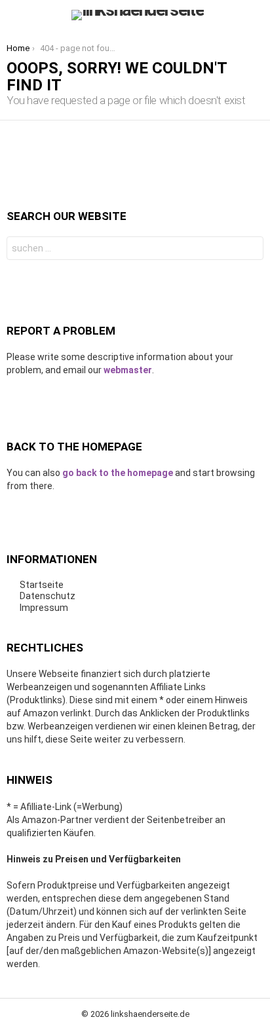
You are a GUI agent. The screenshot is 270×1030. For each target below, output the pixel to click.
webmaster (128, 370)
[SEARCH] (255, 15)
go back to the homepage (117, 473)
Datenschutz (47, 596)
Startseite (42, 584)
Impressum (44, 607)
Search (250, 249)
